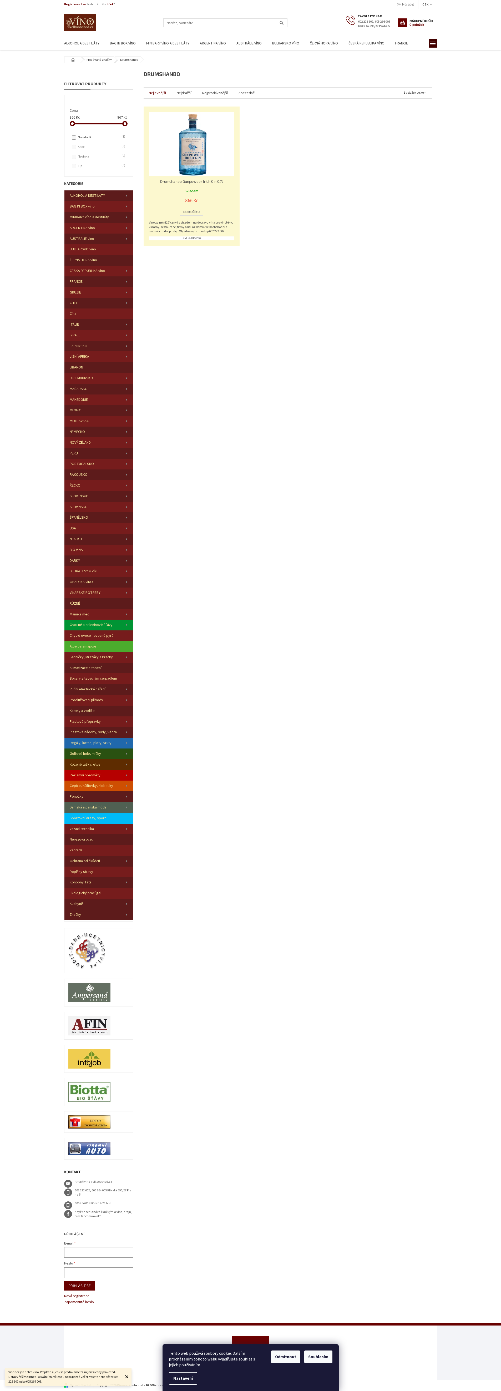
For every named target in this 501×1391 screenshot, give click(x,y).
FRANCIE (76, 281)
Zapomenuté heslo (79, 1302)
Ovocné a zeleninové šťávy (91, 625)
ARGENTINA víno (82, 228)
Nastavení (183, 1378)
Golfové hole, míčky (85, 753)
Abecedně (247, 93)
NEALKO (76, 539)
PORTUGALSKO (82, 464)
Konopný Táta (81, 882)
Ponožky (76, 796)
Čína (73, 313)
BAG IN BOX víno (82, 206)
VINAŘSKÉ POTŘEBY (85, 592)
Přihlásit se (79, 1285)
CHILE (74, 303)
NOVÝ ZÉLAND (80, 442)
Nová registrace (76, 1296)
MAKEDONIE (79, 399)
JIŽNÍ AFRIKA (79, 356)
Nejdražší (184, 93)
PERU (74, 453)
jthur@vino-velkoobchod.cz (93, 1182)
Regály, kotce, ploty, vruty (91, 743)
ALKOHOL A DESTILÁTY (87, 195)
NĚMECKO (77, 431)
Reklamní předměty (85, 775)
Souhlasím (318, 1357)
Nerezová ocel (81, 839)
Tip (101, 166)
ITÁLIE (74, 324)
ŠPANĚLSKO (79, 517)
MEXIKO (76, 410)
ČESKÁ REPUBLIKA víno (87, 271)
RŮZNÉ (75, 603)
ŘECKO (75, 485)
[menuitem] (82, 43)
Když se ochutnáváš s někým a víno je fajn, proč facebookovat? (103, 1214)
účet (110, 4)
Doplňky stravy (81, 871)
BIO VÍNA (76, 550)
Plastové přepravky (85, 721)
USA (73, 528)
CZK (425, 4)
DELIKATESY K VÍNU (84, 571)
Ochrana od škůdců (85, 861)
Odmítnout (285, 1357)
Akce (101, 146)
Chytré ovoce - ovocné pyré (92, 635)
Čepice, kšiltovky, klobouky (91, 785)
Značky (75, 914)
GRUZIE (75, 292)
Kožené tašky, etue (85, 764)
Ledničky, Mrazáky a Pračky (91, 657)
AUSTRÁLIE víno (82, 238)
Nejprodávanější (215, 93)
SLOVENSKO (79, 496)
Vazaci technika (82, 829)
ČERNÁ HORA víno (83, 260)
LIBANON (76, 367)
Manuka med (79, 614)
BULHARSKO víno (83, 249)
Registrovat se (75, 4)
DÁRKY (75, 560)
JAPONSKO (78, 346)
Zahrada (76, 850)
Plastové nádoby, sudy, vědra (93, 732)
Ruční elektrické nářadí (87, 689)
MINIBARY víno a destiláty (89, 217)
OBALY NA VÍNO (81, 582)
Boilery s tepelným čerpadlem (93, 678)
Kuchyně (76, 904)
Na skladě (101, 137)
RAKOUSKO (79, 474)
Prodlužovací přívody (86, 700)
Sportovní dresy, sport (88, 818)
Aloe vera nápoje (83, 646)
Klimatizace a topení (86, 668)
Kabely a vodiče (82, 711)
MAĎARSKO (79, 389)
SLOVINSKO (79, 507)
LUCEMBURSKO (81, 378)
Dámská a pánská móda (88, 807)
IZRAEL (75, 335)
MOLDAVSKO (79, 421)
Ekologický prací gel (85, 893)
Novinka (101, 156)
